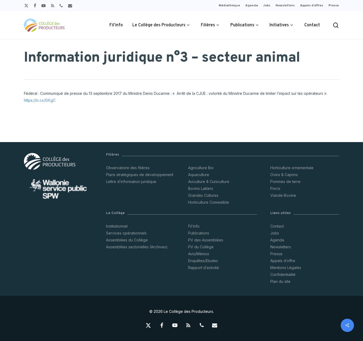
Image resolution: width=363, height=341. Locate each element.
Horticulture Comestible (208, 202)
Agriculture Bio (201, 167)
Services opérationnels (126, 233)
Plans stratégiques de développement (139, 174)
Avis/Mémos (198, 254)
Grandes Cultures (203, 195)
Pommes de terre (285, 181)
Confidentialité (283, 274)
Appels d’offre (282, 260)
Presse (276, 254)
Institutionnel (117, 226)
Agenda (277, 240)
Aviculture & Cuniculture (208, 181)
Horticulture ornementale (292, 167)
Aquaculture (198, 174)
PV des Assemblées (205, 240)
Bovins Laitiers (200, 188)
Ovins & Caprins (284, 174)
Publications (198, 233)
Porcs (275, 188)
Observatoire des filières (128, 167)
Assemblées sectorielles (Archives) (137, 247)
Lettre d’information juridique (131, 181)
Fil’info (194, 226)
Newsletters (280, 247)
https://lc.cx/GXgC (40, 100)
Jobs (274, 233)
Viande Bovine (283, 195)
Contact (277, 226)
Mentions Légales (285, 267)
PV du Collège (201, 247)
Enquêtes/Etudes (203, 260)
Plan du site (280, 281)
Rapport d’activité (203, 267)
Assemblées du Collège (127, 240)
